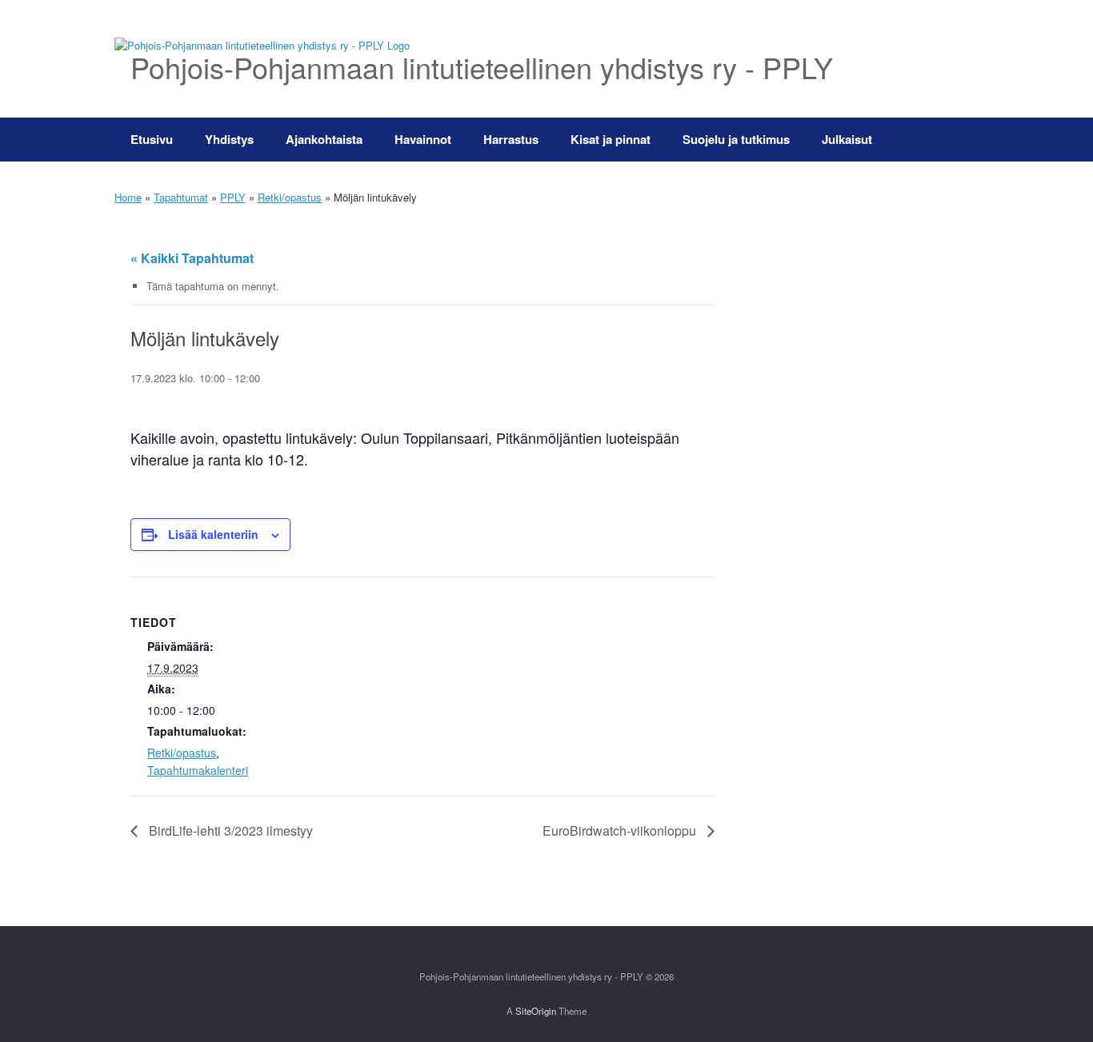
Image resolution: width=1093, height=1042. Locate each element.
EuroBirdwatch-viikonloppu (620, 830)
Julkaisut (847, 139)
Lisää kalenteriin (213, 534)
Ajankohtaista (324, 139)
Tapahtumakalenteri (197, 770)
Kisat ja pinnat (611, 139)
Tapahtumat (181, 197)
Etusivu (151, 139)
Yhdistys (229, 139)
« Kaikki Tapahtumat (192, 258)
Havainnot (422, 139)
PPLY (233, 197)
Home (128, 197)
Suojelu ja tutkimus (736, 139)
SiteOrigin (535, 1010)
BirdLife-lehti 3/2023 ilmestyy (229, 830)
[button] (955, 140)
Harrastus (510, 139)
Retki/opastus (290, 197)
